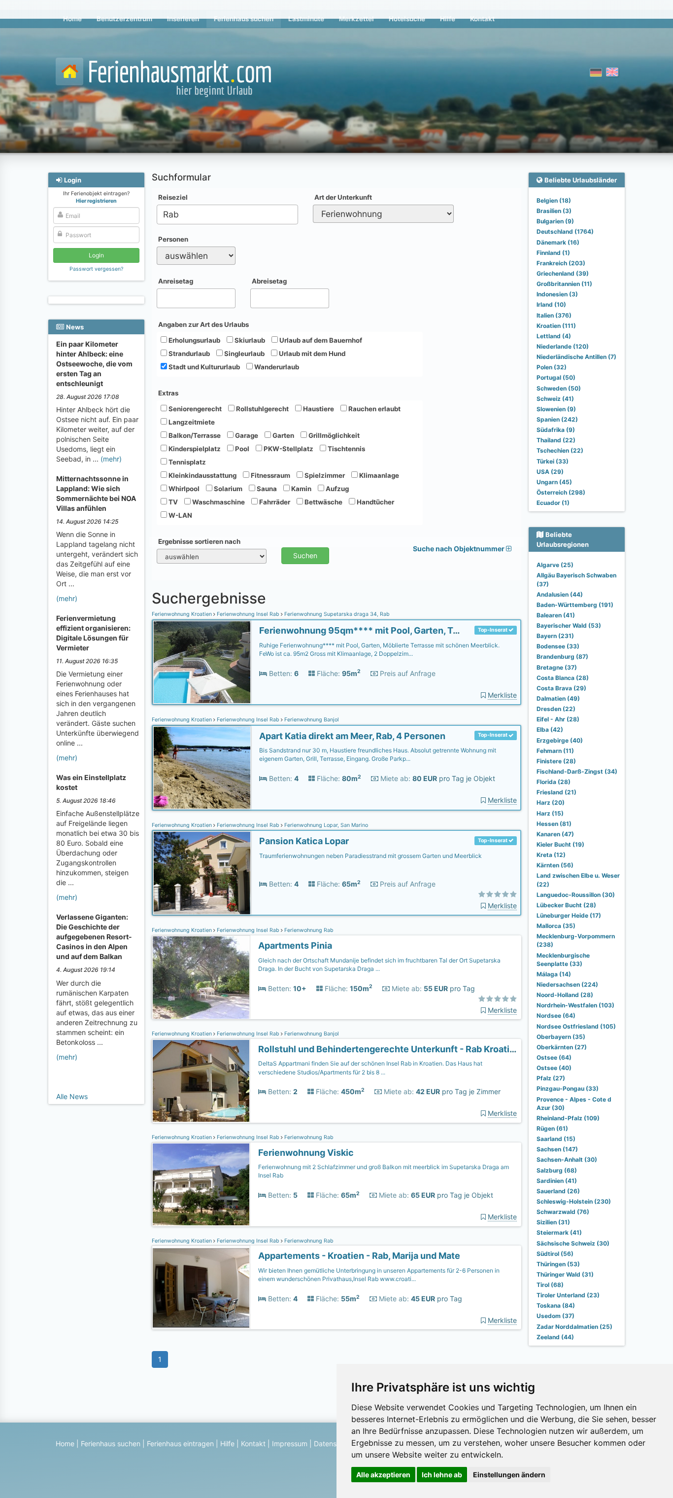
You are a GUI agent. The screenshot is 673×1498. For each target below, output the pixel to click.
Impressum (289, 1443)
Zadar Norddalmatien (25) (574, 1326)
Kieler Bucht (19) (560, 844)
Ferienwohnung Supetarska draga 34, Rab (336, 614)
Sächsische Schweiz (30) (573, 1243)
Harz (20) (551, 802)
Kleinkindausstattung (201, 475)
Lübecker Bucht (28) (566, 905)
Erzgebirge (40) (560, 740)
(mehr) (111, 459)
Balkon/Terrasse (194, 435)
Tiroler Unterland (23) (568, 1295)
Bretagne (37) (557, 667)
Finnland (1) (553, 252)
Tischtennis (345, 449)
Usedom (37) (555, 1316)
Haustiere (318, 409)
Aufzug (336, 489)
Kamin (300, 489)
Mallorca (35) (556, 925)
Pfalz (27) (551, 1078)
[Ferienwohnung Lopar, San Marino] (202, 873)
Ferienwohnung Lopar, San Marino (325, 825)
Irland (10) (551, 304)
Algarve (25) (555, 565)
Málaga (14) (554, 974)
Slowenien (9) (556, 409)
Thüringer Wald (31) (565, 1274)
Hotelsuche (407, 19)
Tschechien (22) (560, 450)
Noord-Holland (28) (565, 995)
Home (72, 19)
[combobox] (227, 214)
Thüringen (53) (558, 1264)
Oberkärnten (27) (562, 1047)
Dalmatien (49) (558, 698)
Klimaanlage (378, 475)
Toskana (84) (556, 1305)
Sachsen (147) (557, 1149)
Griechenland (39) (563, 273)
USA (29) (550, 471)
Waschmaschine (218, 502)
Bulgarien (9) (555, 221)
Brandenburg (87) (562, 656)
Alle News (72, 1096)
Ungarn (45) (554, 482)
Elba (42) (550, 729)
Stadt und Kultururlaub (203, 367)
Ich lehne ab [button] (442, 1474)
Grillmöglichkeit (333, 435)
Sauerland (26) (558, 1191)
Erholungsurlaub (193, 340)
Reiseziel (173, 197)
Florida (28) (554, 781)
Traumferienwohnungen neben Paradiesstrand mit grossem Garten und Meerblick (370, 855)
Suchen (305, 555)
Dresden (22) (556, 709)
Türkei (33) (553, 461)
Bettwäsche (322, 502)
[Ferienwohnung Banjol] (202, 768)
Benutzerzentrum (124, 19)
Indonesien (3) (557, 294)
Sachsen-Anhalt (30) (567, 1159)
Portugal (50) (556, 377)
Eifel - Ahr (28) (558, 719)
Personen (173, 239)
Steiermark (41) (559, 1232)
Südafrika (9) (556, 429)
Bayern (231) (555, 636)
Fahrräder (274, 502)
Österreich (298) (561, 492)
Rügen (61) (552, 1128)
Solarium (227, 489)
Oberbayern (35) (561, 1036)
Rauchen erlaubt (374, 409)
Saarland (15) (556, 1138)
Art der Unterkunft (343, 197)
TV (172, 502)
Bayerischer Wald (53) (569, 625)
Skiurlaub (249, 340)
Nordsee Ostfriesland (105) (576, 1026)
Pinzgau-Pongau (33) (568, 1088)
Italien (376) (554, 315)
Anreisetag (175, 281)
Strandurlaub (188, 353)
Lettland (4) (554, 336)
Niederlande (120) (563, 346)
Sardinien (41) (557, 1180)
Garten (282, 435)
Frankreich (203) (561, 263)
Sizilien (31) (553, 1222)
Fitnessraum (269, 475)
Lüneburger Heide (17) (569, 915)
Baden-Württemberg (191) (575, 604)
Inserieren (183, 19)
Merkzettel (356, 19)
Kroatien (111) (556, 325)
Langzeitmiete (191, 422)
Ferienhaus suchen (243, 19)
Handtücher (374, 502)
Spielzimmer (324, 475)
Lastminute (306, 19)
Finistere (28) (556, 761)
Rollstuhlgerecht (262, 409)
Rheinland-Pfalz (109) (568, 1118)
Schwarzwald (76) (563, 1211)
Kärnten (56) (555, 865)
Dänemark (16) (558, 242)
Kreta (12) (551, 854)
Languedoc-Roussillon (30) (576, 894)
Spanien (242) (557, 419)
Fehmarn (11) (555, 750)
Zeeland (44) (555, 1337)
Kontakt (482, 19)
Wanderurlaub (276, 367)
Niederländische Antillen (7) (576, 356)
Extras (168, 393)
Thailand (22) (556, 440)
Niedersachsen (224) (567, 984)
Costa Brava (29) (561, 688)
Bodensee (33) (558, 646)
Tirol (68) (550, 1284)
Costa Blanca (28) (563, 677)
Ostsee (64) (554, 1057)
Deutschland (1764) (565, 231)
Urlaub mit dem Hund (311, 353)
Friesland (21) (556, 792)
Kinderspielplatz (194, 449)
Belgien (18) (554, 200)
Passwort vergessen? (96, 269)
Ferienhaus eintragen (180, 1443)
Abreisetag (269, 281)
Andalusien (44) (560, 594)
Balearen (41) (556, 615)
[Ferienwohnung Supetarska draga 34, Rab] (202, 662)
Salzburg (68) (557, 1170)
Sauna (266, 489)
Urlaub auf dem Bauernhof (320, 340)
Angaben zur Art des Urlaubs (203, 324)
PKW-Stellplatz (287, 449)
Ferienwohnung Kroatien (182, 614)
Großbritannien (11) (564, 283)
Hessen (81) (554, 823)
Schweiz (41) (555, 398)
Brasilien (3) (554, 210)
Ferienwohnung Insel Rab (248, 614)
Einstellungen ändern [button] (509, 1474)
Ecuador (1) (553, 502)
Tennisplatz (186, 462)
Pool (241, 449)
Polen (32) (552, 367)
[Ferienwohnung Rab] (201, 977)
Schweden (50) (559, 388)
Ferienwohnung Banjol (311, 719)
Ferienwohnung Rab (308, 930)
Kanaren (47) (555, 834)
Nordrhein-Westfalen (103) (575, 1005)
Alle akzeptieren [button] (383, 1474)
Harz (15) (550, 813)
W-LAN (179, 515)
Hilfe (447, 19)
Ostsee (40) (554, 1067)
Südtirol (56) (555, 1253)
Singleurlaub (244, 353)
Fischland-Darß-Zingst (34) (577, 771)
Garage (246, 435)
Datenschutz (334, 1443)
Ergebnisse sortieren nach (199, 541)
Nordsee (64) (556, 1015)
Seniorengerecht (194, 409)
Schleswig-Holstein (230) (574, 1201)
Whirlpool (183, 489)
